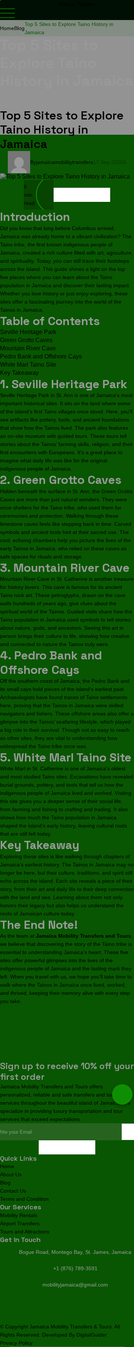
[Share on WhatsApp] (103, 195)
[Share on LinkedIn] (89, 195)
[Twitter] (60, 1147)
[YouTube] (74, 1147)
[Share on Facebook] (61, 195)
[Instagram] (88, 1147)
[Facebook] (46, 1147)
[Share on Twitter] (75, 195)
